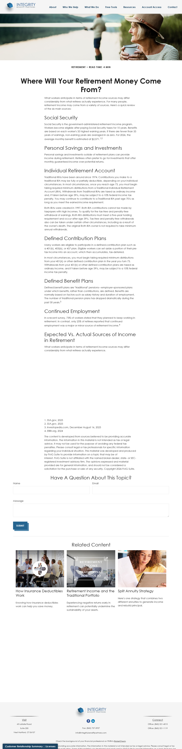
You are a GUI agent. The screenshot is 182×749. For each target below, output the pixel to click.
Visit (24, 719)
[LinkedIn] (93, 721)
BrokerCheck (120, 741)
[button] (52, 7)
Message (18, 500)
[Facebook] (88, 721)
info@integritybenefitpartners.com (91, 732)
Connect (157, 719)
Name (16, 483)
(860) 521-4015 (161, 724)
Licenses (50, 746)
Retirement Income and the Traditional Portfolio (91, 593)
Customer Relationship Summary (24, 746)
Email (95, 483)
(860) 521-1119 (161, 728)
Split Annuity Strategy (135, 591)
